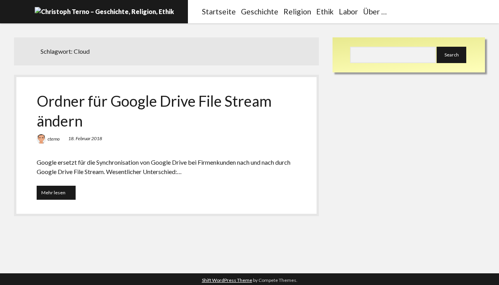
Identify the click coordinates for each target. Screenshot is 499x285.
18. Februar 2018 (85, 138)
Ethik (325, 11)
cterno (54, 139)
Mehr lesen (58, 194)
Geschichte (259, 11)
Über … (375, 11)
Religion (297, 11)
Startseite (219, 11)
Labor (348, 11)
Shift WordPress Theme (227, 280)
